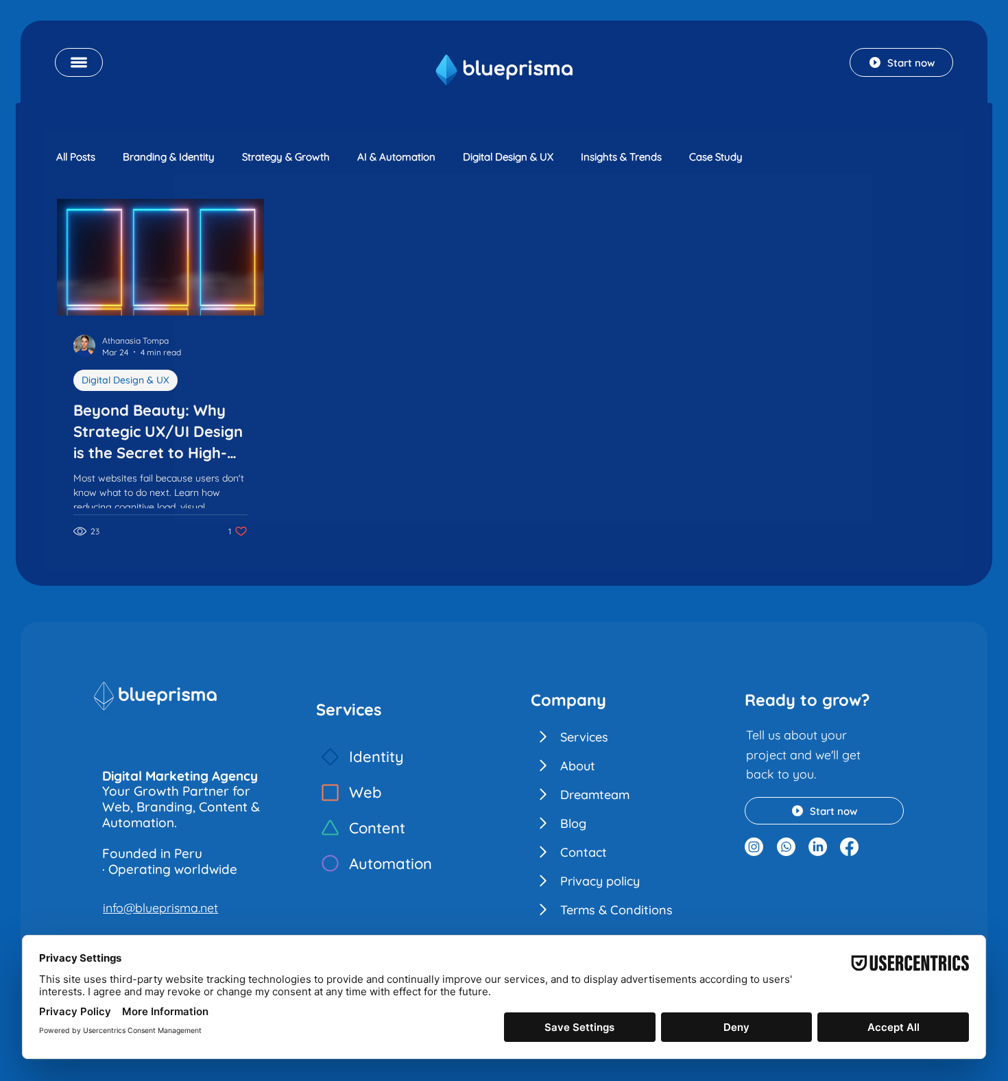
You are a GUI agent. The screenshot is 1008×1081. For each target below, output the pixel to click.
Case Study (716, 157)
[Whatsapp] (786, 847)
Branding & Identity (169, 157)
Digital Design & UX (508, 157)
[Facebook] (849, 847)
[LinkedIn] (817, 847)
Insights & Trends (621, 157)
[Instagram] (754, 847)
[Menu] (79, 62)
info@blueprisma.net (160, 907)
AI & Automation (396, 157)
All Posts (75, 157)
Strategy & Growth (286, 157)
